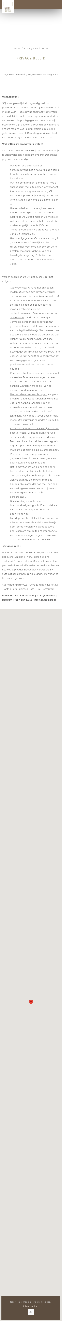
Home (17, 48)
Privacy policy (30, 1306)
